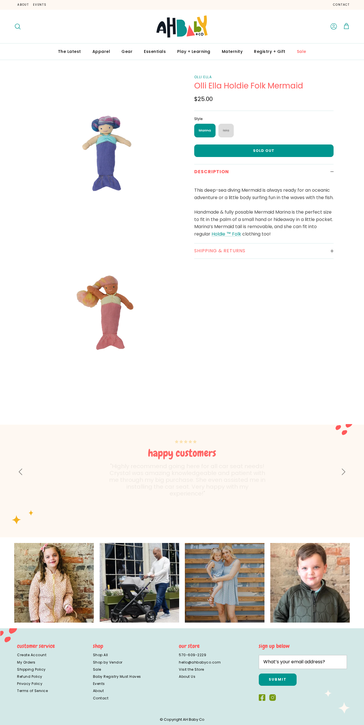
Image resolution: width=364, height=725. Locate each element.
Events (40, 5)
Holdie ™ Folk (226, 234)
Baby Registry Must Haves (117, 676)
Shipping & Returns (219, 250)
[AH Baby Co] (182, 26)
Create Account (31, 654)
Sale (301, 51)
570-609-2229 (192, 654)
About (23, 5)
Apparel (101, 51)
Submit (278, 679)
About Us (187, 676)
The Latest (69, 51)
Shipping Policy (31, 669)
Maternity (232, 51)
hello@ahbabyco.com (200, 662)
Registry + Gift (270, 51)
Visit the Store (191, 669)
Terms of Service (32, 690)
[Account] (333, 26)
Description (211, 171)
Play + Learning (193, 51)
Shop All (100, 654)
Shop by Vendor (108, 662)
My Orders (26, 662)
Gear (127, 51)
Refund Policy (29, 676)
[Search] (17, 26)
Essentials (155, 51)
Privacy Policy (29, 683)
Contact (341, 5)
